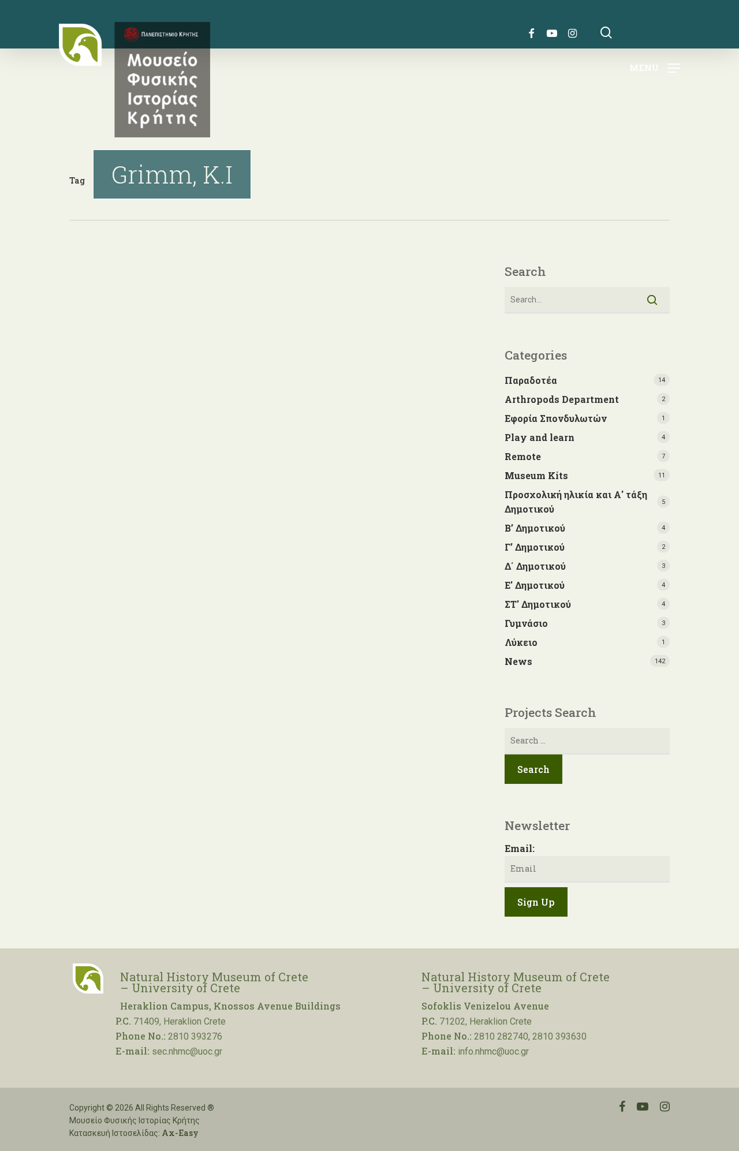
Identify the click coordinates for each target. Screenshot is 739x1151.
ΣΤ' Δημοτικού (538, 604)
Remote (523, 456)
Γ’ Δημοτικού (535, 547)
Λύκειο (521, 642)
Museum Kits (536, 475)
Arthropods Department (562, 399)
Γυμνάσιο (526, 623)
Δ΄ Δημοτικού (535, 566)
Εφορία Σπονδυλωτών (556, 418)
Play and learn (539, 437)
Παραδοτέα (531, 380)
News (518, 661)
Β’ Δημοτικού (535, 528)
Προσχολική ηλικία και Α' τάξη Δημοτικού (576, 501)
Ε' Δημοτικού (535, 585)
